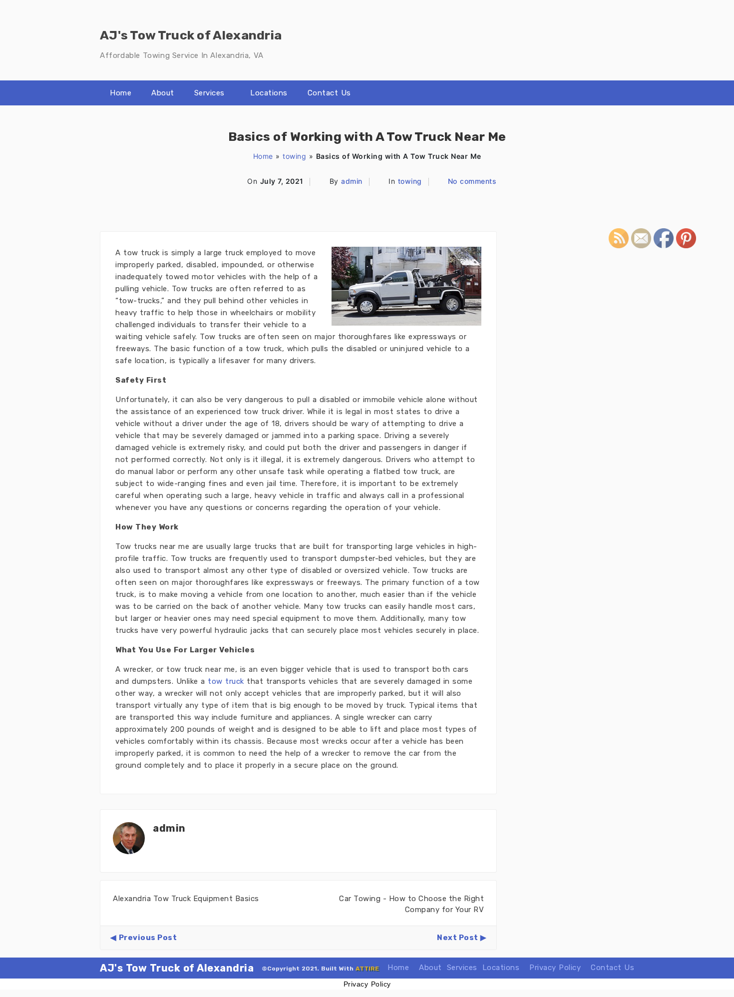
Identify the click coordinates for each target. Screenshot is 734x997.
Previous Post (148, 937)
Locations (269, 92)
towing (294, 156)
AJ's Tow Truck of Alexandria (177, 968)
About (162, 92)
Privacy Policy (555, 967)
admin (352, 181)
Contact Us (329, 92)
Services (209, 92)
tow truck (226, 681)
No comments (472, 181)
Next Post (457, 937)
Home (120, 92)
